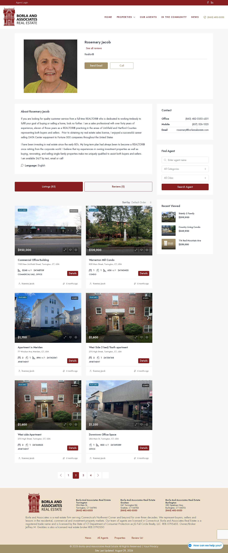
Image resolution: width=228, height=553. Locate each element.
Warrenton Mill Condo (101, 260)
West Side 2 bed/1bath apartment (108, 347)
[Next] (98, 475)
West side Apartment (29, 434)
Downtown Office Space (102, 434)
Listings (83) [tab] (49, 186)
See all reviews (94, 48)
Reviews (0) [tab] (118, 186)
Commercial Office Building (33, 260)
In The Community (174, 17)
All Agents (102, 538)
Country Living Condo (189, 227)
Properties (124, 17)
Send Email (96, 65)
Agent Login (22, 2)
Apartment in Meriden (30, 347)
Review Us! (137, 538)
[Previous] (61, 475)
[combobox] (141, 202)
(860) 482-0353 (215, 17)
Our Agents (148, 17)
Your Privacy (151, 546)
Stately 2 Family (186, 213)
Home (108, 17)
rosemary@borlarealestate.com (193, 130)
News (195, 17)
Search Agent (185, 187)
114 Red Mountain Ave (190, 240)
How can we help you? (207, 545)
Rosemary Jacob (28, 283)
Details (72, 273)
